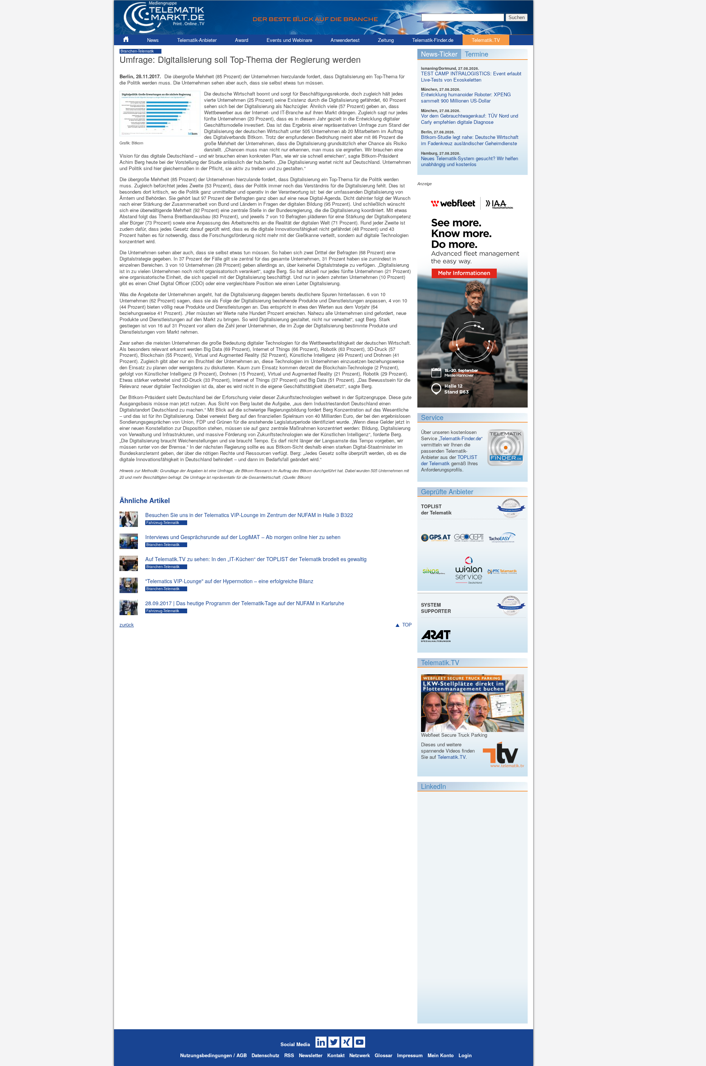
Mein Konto (441, 1055)
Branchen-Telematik (137, 51)
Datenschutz (265, 1055)
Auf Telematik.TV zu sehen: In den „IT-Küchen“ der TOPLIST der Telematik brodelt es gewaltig (256, 559)
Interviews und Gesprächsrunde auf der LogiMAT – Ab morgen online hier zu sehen (242, 537)
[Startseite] (323, 31)
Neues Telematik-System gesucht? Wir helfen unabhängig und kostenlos (469, 161)
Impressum (410, 1055)
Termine (476, 53)
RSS (289, 1055)
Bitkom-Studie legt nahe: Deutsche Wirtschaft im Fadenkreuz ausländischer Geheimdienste (469, 140)
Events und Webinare (289, 39)
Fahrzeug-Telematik (162, 522)
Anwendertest (345, 39)
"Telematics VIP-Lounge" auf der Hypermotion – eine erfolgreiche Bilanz (229, 581)
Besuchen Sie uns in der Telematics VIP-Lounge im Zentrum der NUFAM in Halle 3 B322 (249, 514)
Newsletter (310, 1055)
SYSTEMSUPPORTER (436, 607)
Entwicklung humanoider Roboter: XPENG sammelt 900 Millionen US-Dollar (466, 97)
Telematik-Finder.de (432, 39)
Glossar (383, 1055)
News (153, 39)
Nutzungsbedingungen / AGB (213, 1055)
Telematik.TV (486, 39)
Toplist (511, 508)
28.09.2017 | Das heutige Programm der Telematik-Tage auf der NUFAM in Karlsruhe (244, 603)
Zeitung (386, 39)
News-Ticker (439, 53)
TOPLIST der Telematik (449, 460)
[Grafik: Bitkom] (160, 132)
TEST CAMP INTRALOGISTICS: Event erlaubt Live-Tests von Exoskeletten (471, 76)
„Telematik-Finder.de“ (460, 438)
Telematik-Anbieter (197, 39)
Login (465, 1055)
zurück (127, 624)
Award (241, 39)
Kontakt (336, 1055)
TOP (407, 625)
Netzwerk (359, 1055)
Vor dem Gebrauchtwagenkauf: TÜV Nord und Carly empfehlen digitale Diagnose (469, 118)
